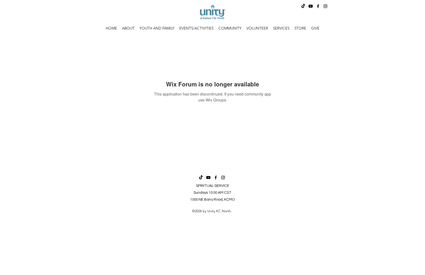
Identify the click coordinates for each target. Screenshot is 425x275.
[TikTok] (303, 6)
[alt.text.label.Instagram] (325, 6)
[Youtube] (310, 6)
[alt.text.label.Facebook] (318, 6)
